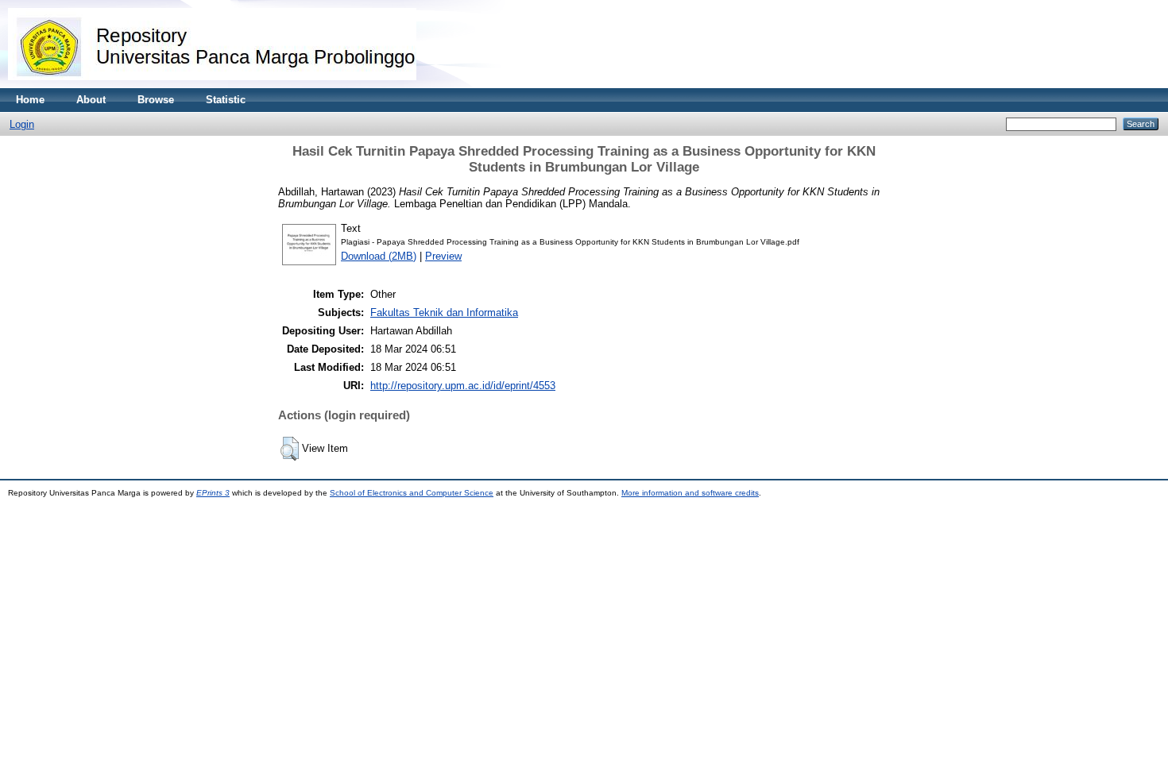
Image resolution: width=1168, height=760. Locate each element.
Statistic (226, 100)
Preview (443, 256)
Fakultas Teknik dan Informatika (444, 312)
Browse (155, 100)
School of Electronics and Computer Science (411, 492)
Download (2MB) (378, 256)
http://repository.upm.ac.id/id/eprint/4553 (462, 386)
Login (22, 124)
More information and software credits (690, 492)
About (91, 100)
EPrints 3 (213, 492)
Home (30, 100)
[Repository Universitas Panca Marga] (212, 85)
